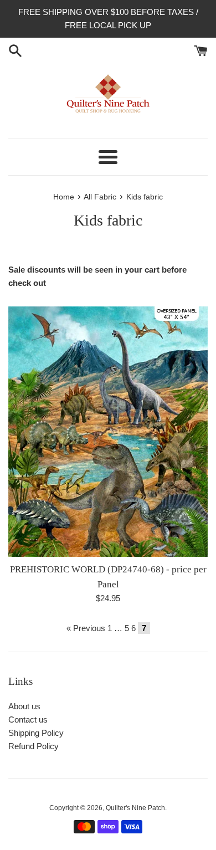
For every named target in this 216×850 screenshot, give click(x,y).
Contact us (28, 719)
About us (24, 706)
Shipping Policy (36, 733)
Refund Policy (33, 746)
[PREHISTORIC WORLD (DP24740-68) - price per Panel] (108, 431)
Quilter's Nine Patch (135, 808)
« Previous (85, 628)
